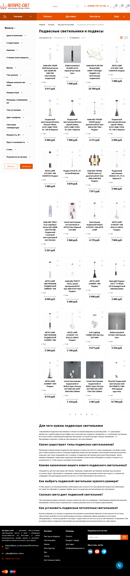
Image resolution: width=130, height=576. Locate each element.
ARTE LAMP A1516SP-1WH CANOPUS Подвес (117, 68)
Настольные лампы (52, 560)
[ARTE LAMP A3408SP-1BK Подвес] (95, 268)
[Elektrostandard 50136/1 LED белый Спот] (117, 320)
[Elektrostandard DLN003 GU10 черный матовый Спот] (72, 53)
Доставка (71, 16)
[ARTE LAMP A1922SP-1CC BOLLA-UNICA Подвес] (72, 320)
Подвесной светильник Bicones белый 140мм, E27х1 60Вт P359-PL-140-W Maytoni (50, 124)
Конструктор (49, 548)
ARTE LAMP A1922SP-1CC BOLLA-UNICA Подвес (72, 336)
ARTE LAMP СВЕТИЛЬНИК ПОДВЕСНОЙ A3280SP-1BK (50, 336)
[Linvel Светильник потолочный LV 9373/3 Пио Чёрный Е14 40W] (72, 209)
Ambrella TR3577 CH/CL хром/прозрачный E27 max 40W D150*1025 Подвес (72, 286)
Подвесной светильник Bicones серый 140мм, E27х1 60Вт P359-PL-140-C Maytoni (117, 124)
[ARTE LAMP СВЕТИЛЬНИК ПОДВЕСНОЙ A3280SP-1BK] (50, 320)
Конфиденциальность (75, 548)
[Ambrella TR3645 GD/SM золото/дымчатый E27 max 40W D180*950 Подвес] (95, 158)
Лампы (47, 544)
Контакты (95, 16)
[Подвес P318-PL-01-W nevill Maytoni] (72, 158)
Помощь (70, 531)
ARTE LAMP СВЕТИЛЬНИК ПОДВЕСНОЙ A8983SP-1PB (50, 285)
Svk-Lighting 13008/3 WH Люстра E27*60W (94, 335)
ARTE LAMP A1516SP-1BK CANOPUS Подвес (50, 173)
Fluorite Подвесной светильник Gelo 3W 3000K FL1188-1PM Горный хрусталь (117, 386)
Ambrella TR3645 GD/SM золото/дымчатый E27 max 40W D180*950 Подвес (94, 176)
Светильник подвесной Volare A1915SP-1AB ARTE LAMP (94, 226)
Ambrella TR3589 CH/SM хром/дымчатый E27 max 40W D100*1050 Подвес (94, 124)
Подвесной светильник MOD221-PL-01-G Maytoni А (116, 174)
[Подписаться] (124, 537)
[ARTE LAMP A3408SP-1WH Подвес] (50, 369)
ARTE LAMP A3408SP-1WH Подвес (50, 383)
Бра (45, 552)
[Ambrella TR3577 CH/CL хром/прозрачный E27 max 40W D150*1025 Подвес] (72, 268)
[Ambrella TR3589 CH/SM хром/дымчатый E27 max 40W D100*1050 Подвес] (95, 107)
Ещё (116, 16)
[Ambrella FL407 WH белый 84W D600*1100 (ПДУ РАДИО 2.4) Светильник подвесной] (95, 53)
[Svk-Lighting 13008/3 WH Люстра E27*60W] (95, 320)
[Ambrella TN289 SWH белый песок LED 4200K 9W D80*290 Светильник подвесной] (50, 53)
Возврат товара (72, 540)
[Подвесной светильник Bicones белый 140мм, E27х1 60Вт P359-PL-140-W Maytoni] (50, 107)
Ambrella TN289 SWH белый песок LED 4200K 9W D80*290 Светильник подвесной (50, 72)
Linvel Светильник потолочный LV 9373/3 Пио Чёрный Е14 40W (72, 226)
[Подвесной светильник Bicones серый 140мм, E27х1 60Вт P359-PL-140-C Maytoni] (117, 107)
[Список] (126, 38)
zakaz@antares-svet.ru (14, 553)
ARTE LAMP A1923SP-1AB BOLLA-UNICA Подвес (117, 226)
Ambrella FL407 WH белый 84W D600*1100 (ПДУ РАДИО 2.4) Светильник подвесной (94, 72)
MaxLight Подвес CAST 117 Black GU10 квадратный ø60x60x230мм (117, 285)
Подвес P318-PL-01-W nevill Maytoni (72, 172)
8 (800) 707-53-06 (97, 6)
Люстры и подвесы (52, 536)
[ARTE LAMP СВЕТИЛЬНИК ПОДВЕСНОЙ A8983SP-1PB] (50, 268)
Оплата (47, 16)
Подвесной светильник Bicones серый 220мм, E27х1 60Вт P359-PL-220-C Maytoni (72, 124)
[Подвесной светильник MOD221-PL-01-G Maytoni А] (117, 158)
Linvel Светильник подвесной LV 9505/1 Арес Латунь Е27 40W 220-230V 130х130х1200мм (94, 386)
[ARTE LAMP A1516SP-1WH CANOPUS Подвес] (117, 53)
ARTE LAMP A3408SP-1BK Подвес (95, 283)
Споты (46, 556)
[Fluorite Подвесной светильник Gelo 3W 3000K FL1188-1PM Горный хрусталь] (117, 369)
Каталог (18, 16)
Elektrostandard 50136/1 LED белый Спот (116, 335)
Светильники (49, 540)
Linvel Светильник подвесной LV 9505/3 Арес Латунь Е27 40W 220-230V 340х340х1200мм (72, 386)
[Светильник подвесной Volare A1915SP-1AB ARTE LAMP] (95, 209)
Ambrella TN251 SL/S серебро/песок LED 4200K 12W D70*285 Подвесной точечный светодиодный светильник (50, 231)
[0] (126, 7)
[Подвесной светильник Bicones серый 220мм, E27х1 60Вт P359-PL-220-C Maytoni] (72, 107)
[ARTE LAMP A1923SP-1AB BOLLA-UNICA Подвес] (117, 209)
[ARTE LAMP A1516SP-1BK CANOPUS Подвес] (50, 158)
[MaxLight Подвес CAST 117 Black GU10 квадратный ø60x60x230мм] (117, 268)
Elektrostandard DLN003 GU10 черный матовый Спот (72, 69)
